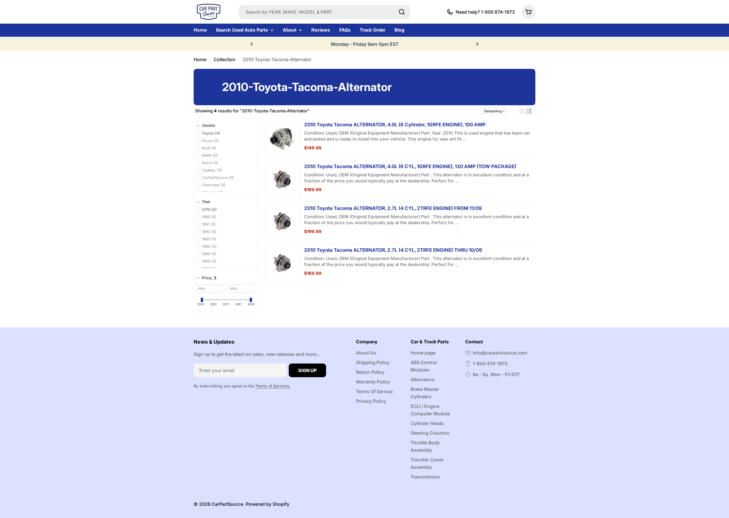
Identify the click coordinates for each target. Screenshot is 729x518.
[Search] (401, 12)
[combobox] (324, 12)
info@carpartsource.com (500, 353)
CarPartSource (227, 504)
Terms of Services (272, 385)
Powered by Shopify (267, 504)
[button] (251, 44)
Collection (225, 59)
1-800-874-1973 (490, 363)
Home (200, 59)
